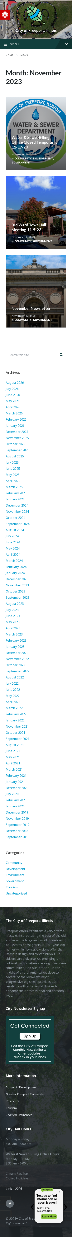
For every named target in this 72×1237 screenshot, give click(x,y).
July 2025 (12, 462)
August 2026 (15, 382)
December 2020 (17, 788)
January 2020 (15, 806)
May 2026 (13, 401)
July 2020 (12, 794)
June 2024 (13, 542)
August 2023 (15, 604)
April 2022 (13, 702)
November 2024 (17, 511)
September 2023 (17, 597)
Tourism (12, 887)
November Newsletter (31, 308)
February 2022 (16, 714)
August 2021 (15, 745)
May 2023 (13, 622)
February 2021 (16, 775)
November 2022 (17, 659)
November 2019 (17, 818)
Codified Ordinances (19, 1115)
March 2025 (14, 487)
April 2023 (13, 628)
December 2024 (17, 505)
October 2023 (15, 591)
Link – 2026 (14, 1189)
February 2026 (16, 419)
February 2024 (16, 567)
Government (21, 162)
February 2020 (16, 800)
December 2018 (17, 831)
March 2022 (14, 708)
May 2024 (13, 548)
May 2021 (13, 757)
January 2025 (15, 499)
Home (9, 55)
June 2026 (13, 395)
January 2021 (15, 782)
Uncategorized (16, 893)
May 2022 (13, 696)
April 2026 (13, 407)
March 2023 (14, 634)
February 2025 (16, 493)
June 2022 (13, 689)
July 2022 (12, 683)
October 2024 (15, 518)
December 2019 (17, 812)
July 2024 (12, 536)
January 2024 (15, 573)
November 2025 (17, 438)
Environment (43, 158)
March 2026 (14, 413)
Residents (12, 1101)
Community (22, 158)
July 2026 (12, 389)
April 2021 (13, 763)
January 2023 (15, 646)
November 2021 (17, 726)
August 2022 (15, 677)
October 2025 (15, 444)
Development (15, 869)
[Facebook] (10, 1204)
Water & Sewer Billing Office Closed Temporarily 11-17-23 (35, 142)
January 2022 (15, 720)
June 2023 (13, 616)
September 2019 (17, 825)
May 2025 (13, 475)
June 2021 (13, 751)
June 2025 (13, 468)
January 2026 (15, 425)
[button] (5, 15)
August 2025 (15, 456)
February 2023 (16, 640)
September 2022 (17, 671)
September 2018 (17, 837)
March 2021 (14, 769)
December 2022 (17, 653)
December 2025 (17, 432)
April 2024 (13, 554)
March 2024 (14, 561)
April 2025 (13, 481)
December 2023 (17, 579)
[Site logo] (36, 24)
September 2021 (17, 739)
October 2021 (15, 732)
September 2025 (17, 450)
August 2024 (15, 530)
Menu (14, 43)
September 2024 (17, 524)
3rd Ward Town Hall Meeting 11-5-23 (29, 227)
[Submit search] (61, 355)
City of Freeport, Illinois (36, 30)
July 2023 (12, 610)
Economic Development (21, 1087)
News (24, 55)
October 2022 (15, 665)
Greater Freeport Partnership (25, 1094)
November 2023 (17, 585)
